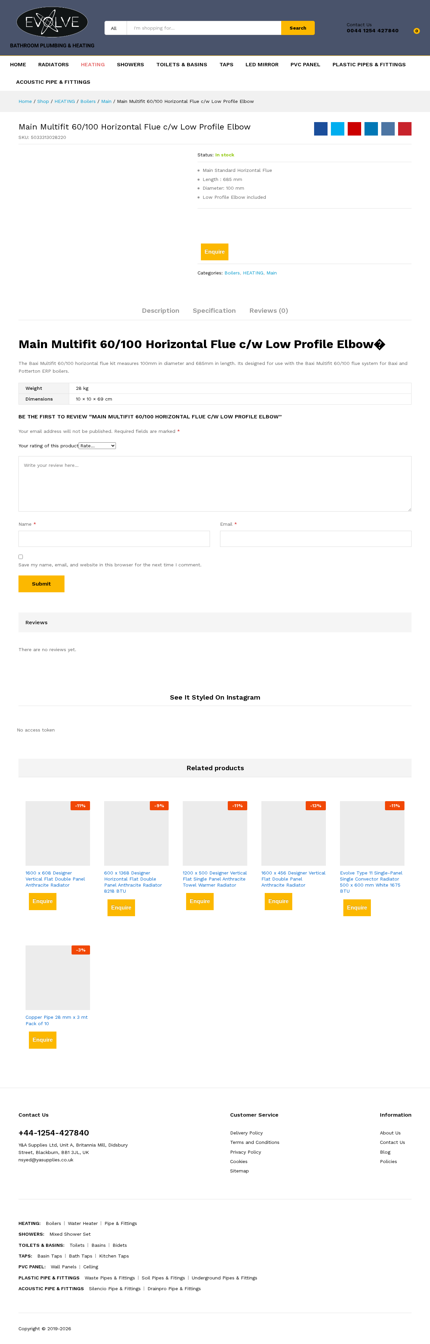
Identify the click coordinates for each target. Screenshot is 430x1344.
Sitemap (239, 1170)
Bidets (120, 1245)
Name (27, 524)
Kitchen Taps (114, 1256)
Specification (214, 310)
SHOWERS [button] (130, 64)
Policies (388, 1161)
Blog (385, 1152)
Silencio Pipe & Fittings (115, 1288)
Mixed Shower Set (70, 1234)
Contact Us (359, 24)
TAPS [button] (226, 64)
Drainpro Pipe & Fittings (174, 1288)
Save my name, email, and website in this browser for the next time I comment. (110, 564)
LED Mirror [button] (262, 64)
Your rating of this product (48, 445)
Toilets (77, 1245)
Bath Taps (80, 1256)
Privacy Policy (245, 1152)
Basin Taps (49, 1256)
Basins (98, 1245)
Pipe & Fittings (120, 1223)
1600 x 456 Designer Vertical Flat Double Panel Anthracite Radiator (293, 879)
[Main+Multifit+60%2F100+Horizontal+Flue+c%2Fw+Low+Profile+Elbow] (337, 129)
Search (298, 28)
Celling (90, 1266)
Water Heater (83, 1223)
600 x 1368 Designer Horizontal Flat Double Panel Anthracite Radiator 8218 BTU (133, 882)
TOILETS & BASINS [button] (181, 64)
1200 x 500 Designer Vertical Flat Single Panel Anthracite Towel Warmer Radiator (215, 879)
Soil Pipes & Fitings (163, 1277)
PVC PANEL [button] (305, 64)
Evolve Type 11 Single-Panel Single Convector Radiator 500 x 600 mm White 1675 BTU (371, 882)
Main (271, 272)
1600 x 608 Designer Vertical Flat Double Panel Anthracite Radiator (55, 879)
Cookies (239, 1161)
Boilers (232, 272)
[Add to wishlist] (210, 224)
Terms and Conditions (255, 1142)
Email (228, 524)
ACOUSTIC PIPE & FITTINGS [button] (53, 82)
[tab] (160, 313)
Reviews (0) (268, 310)
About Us (390, 1132)
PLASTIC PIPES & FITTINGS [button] (369, 64)
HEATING (253, 272)
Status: (206, 154)
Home (18, 64)
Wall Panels (64, 1266)
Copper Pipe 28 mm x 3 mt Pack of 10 (57, 1020)
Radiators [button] (53, 64)
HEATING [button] (93, 64)
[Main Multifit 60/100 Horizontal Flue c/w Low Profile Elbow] (321, 129)
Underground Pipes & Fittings (224, 1277)
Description (160, 310)
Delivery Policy (246, 1132)
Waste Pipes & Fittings (110, 1277)
